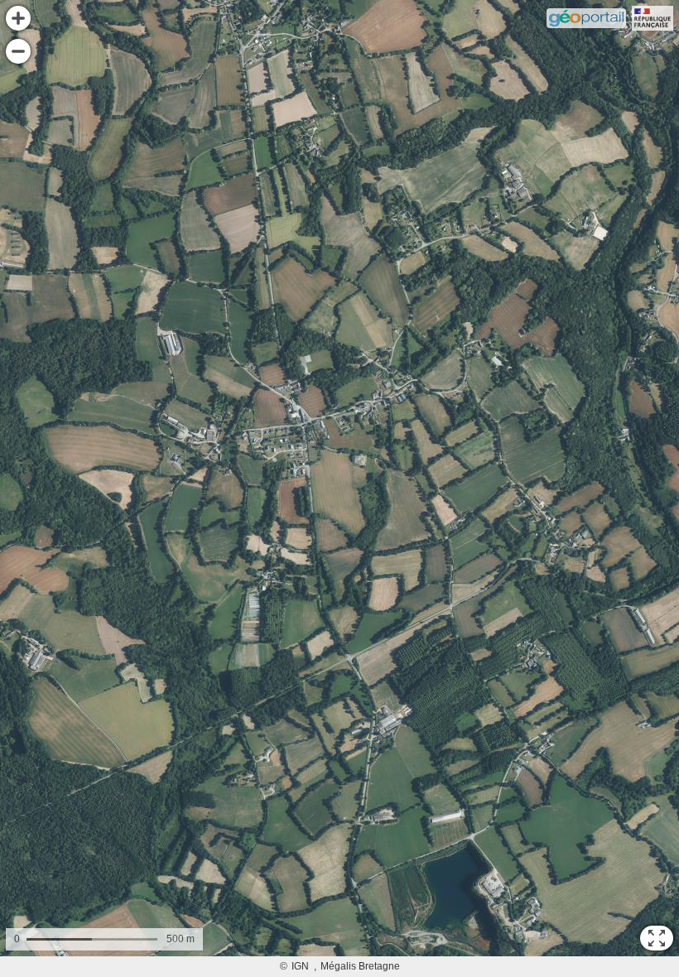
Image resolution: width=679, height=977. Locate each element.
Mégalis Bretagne (360, 966)
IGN (300, 966)
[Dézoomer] (18, 51)
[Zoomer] (18, 18)
